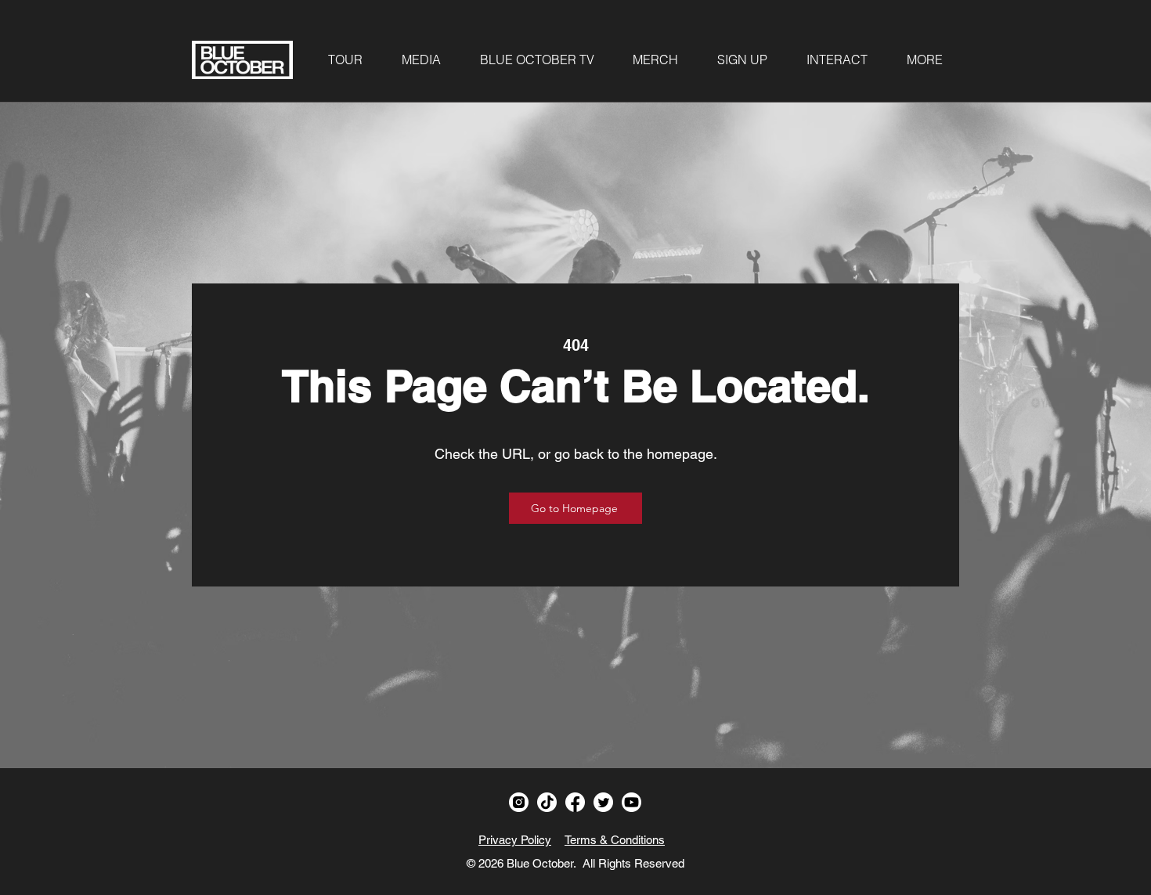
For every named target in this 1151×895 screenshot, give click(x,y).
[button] (345, 59)
